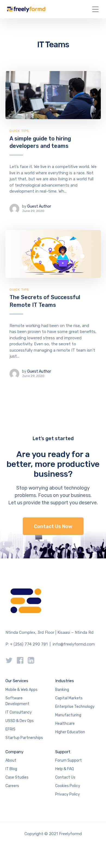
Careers (12, 786)
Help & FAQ (64, 769)
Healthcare (65, 723)
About (10, 760)
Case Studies (17, 777)
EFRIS (10, 729)
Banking (62, 689)
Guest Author (39, 206)
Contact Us (65, 777)
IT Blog (11, 769)
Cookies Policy (67, 786)
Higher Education (70, 732)
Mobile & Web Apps (21, 689)
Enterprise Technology (75, 706)
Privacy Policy (67, 794)
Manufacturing (68, 715)
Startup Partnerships (24, 737)
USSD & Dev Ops (19, 721)
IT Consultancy (18, 712)
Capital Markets (69, 698)
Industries (64, 680)
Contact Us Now (53, 526)
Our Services (16, 680)
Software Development (17, 701)
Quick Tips (19, 131)
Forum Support (68, 760)
